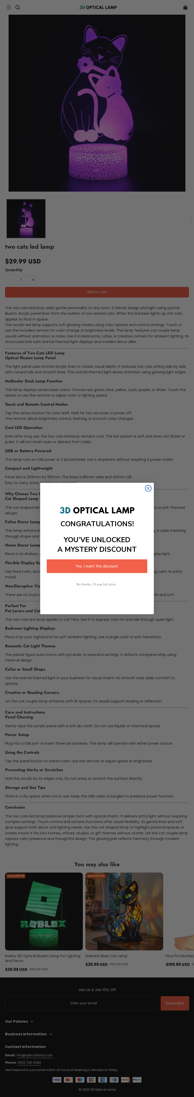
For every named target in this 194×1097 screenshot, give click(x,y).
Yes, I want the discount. (97, 566)
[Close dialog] (148, 488)
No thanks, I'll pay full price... (97, 584)
